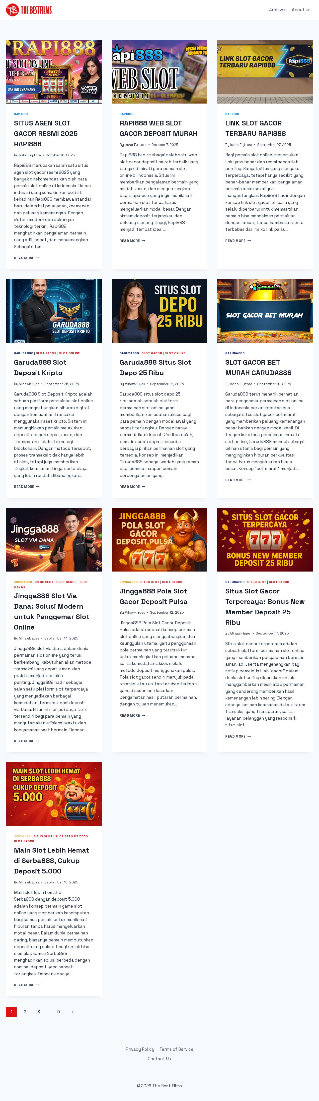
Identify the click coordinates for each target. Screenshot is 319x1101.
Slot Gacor (46, 353)
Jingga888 (23, 582)
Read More (27, 258)
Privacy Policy (140, 1049)
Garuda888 (23, 353)
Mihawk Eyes (29, 384)
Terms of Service (176, 1049)
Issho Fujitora (30, 155)
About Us (301, 9)
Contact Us (159, 1058)
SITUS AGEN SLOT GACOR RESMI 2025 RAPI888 (46, 133)
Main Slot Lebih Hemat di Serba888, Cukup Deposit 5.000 (51, 860)
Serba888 (22, 836)
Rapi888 (21, 114)
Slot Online (69, 353)
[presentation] (54, 72)
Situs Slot (44, 582)
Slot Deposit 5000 (71, 836)
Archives (278, 9)
